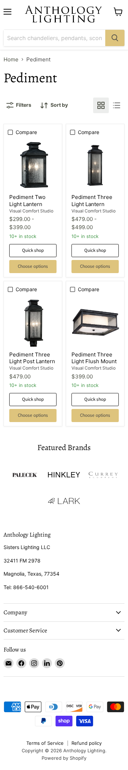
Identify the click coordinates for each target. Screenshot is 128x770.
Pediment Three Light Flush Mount (94, 358)
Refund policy (86, 743)
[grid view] (101, 105)
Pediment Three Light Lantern (91, 200)
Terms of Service (45, 743)
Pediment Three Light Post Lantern (32, 358)
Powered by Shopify (64, 758)
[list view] (116, 105)
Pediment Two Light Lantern (27, 200)
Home (11, 59)
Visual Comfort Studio (31, 211)
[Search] (114, 38)
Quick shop (33, 250)
